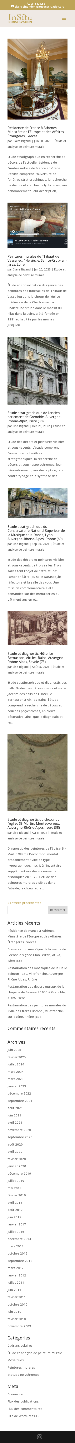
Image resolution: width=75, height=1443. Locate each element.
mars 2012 (16, 1268)
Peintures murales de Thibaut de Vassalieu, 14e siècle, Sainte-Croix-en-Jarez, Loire (37, 260)
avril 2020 (15, 1151)
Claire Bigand (22, 141)
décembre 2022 (19, 1093)
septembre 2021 (20, 1101)
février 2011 (17, 1297)
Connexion (15, 1394)
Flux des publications (23, 1401)
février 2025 (17, 1057)
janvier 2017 (17, 1224)
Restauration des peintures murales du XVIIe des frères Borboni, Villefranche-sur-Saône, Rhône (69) (37, 1011)
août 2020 (15, 1144)
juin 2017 (14, 1217)
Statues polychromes (23, 1374)
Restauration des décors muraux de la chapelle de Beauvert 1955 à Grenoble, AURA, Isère (37, 992)
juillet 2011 (16, 1282)
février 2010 (17, 1319)
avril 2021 (15, 1122)
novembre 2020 (19, 1130)
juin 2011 (14, 1290)
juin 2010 (14, 1311)
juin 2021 (14, 1115)
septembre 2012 (20, 1261)
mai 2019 (14, 1188)
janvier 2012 (17, 1275)
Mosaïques (16, 1360)
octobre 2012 (18, 1253)
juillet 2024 (16, 1064)
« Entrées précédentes (24, 903)
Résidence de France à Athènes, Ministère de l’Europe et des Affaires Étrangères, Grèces (36, 131)
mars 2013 (16, 1246)
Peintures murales (21, 1367)
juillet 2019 (16, 1180)
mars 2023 (16, 1079)
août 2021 (15, 1108)
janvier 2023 (17, 1086)
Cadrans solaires (20, 1345)
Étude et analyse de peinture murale (35, 1353)
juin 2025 (14, 1050)
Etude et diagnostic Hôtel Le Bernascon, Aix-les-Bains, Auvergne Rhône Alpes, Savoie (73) (35, 657)
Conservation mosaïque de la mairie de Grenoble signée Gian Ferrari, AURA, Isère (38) (37, 955)
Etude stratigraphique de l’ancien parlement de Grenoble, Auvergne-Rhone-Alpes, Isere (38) (35, 416)
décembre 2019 (19, 1173)
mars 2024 (16, 1071)
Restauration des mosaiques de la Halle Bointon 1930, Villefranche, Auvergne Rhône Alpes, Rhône (37, 973)
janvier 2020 (17, 1166)
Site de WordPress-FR (24, 1416)
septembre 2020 (20, 1137)
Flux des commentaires (25, 1409)
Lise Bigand (21, 426)
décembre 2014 (19, 1239)
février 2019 (17, 1195)
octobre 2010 (18, 1304)
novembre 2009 (19, 1326)
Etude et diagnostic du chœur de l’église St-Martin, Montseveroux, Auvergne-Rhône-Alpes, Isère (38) (34, 823)
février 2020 (17, 1159)
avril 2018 (15, 1202)
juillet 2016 (16, 1231)
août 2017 (15, 1210)
